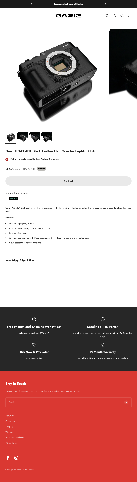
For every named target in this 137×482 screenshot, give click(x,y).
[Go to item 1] (10, 138)
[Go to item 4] (46, 138)
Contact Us (10, 421)
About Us (9, 415)
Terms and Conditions (14, 437)
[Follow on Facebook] (7, 458)
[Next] (105, 4)
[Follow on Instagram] (16, 458)
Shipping (9, 426)
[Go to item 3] (34, 138)
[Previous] (31, 4)
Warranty (9, 432)
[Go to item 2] (22, 138)
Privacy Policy (11, 443)
